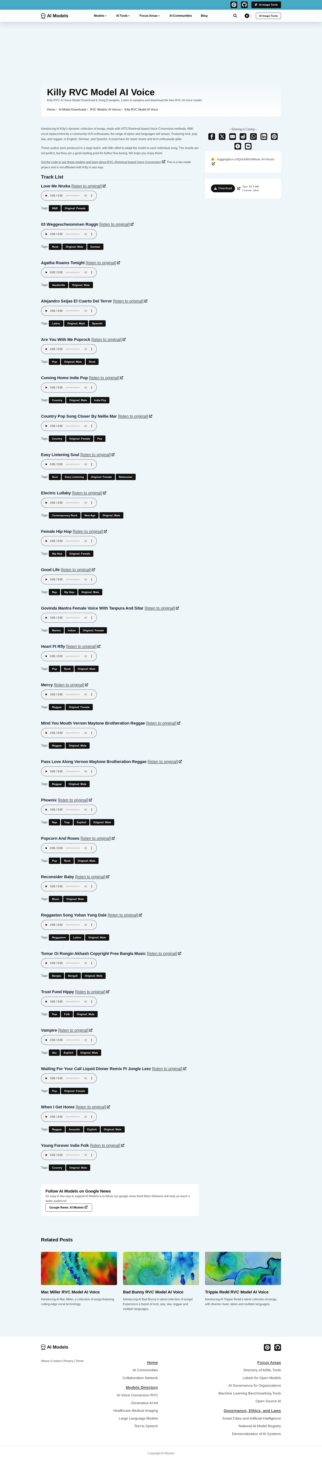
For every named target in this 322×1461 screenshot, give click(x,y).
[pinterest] (234, 4)
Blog (204, 15)
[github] (244, 4)
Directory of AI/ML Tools (262, 1370)
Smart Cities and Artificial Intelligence (251, 1418)
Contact (56, 1361)
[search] (237, 15)
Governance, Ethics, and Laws (252, 1410)
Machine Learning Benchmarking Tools (249, 1393)
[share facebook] (211, 136)
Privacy (68, 1361)
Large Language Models (138, 1418)
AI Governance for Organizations (254, 1385)
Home (51, 109)
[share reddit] (243, 136)
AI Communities (180, 15)
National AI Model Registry (260, 1426)
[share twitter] (222, 136)
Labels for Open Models (262, 1378)
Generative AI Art (144, 1403)
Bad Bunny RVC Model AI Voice (153, 1292)
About (45, 1361)
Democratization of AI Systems (256, 1434)
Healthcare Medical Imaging (135, 1411)
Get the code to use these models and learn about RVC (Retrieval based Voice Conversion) (101, 162)
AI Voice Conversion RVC (137, 1395)
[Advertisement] (161, 50)
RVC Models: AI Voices (105, 109)
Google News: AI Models (66, 1207)
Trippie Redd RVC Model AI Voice (237, 1292)
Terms (80, 1361)
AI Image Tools (268, 4)
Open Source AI (268, 1401)
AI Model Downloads (73, 109)
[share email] (232, 136)
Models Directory (142, 1387)
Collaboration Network (140, 1378)
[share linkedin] (264, 136)
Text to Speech (146, 1426)
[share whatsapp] (253, 136)
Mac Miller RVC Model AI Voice (70, 1292)
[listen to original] (86, 186)
